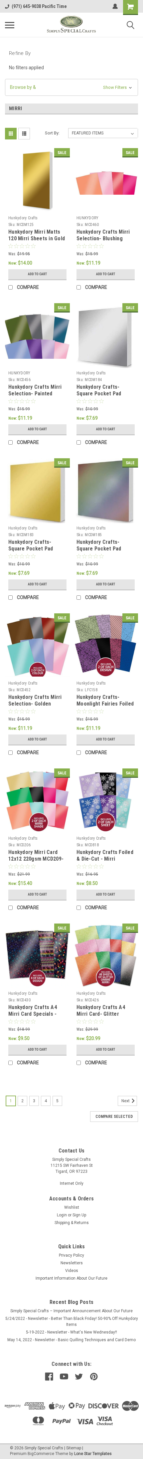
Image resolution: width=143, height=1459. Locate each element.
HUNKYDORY (87, 218)
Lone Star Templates (93, 1453)
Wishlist (71, 1207)
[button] (71, 87)
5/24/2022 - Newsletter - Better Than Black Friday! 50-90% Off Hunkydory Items (71, 1321)
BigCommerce (41, 1453)
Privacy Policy (71, 1255)
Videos (71, 1270)
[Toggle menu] (9, 25)
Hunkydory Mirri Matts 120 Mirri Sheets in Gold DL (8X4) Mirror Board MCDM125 (36, 242)
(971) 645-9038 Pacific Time (39, 6)
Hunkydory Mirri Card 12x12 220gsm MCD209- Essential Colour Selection (36, 862)
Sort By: (52, 132)
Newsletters (72, 1263)
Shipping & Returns (72, 1222)
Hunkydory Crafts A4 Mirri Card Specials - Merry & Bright (32, 1014)
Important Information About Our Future (71, 1278)
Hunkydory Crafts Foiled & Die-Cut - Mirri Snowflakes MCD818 (104, 859)
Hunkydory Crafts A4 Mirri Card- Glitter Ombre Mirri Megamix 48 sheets (105, 1017)
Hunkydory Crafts (23, 218)
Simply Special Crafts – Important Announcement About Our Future (71, 1311)
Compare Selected (114, 1116)
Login (62, 1215)
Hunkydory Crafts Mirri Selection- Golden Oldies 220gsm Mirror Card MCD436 (35, 707)
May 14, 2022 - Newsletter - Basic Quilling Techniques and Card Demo (71, 1340)
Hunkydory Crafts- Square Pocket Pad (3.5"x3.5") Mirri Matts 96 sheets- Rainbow (102, 552)
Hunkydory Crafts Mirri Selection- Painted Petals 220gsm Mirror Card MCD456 (35, 397)
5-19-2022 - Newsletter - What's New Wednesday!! (71, 1332)
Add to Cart (37, 274)
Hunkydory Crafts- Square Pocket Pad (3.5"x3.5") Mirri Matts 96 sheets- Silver (102, 397)
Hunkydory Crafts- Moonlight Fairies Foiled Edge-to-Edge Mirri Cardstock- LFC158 (105, 707)
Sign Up (79, 1215)
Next (126, 1101)
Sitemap (73, 1448)
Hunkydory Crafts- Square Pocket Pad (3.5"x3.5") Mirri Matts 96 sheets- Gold (34, 552)
